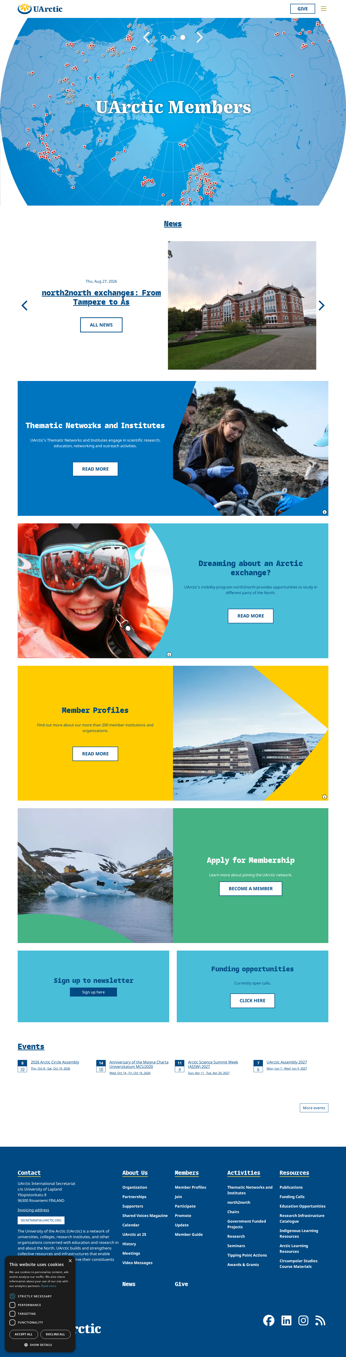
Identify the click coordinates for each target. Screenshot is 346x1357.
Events (31, 1046)
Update (182, 1225)
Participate (185, 1206)
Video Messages (137, 1262)
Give (303, 8)
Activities (243, 1173)
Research (236, 1236)
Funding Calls (292, 1196)
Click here (253, 1000)
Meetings (131, 1253)
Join (178, 1196)
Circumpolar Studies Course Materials (299, 1263)
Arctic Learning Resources (294, 1248)
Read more (95, 469)
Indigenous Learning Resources (299, 1233)
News (129, 1284)
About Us (135, 1173)
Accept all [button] (23, 1334)
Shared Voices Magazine (145, 1215)
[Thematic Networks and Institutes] (250, 448)
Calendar (130, 1225)
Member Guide (189, 1234)
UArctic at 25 (134, 1234)
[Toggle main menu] (323, 8)
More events (314, 1107)
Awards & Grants (243, 1264)
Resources (294, 1173)
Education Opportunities (303, 1206)
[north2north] (95, 590)
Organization (134, 1187)
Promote (183, 1215)
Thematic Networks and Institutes (250, 1190)
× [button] (70, 1261)
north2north (238, 1202)
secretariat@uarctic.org (41, 1220)
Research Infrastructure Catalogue (302, 1218)
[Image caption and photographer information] (324, 511)
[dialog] (40, 1304)
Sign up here (93, 992)
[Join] (95, 875)
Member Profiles (190, 1187)
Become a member (251, 888)
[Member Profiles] (250, 733)
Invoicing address (33, 1209)
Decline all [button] (55, 1334)
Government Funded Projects (246, 1224)
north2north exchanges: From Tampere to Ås (101, 296)
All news (101, 325)
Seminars (236, 1245)
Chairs (233, 1211)
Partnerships (134, 1196)
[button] (40, 1345)
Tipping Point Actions (247, 1255)
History (129, 1243)
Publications (291, 1187)
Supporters (132, 1206)
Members (187, 1173)
